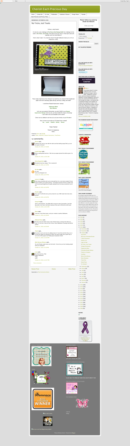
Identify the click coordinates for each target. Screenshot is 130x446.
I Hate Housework (85, 238)
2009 (81, 306)
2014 (81, 296)
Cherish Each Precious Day (49, 9)
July (82, 270)
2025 (81, 219)
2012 (81, 300)
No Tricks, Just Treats (86, 244)
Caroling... (83, 254)
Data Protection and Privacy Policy (39, 16)
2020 (81, 284)
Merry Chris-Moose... (86, 256)
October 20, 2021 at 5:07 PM (42, 174)
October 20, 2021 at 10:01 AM (42, 156)
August (83, 268)
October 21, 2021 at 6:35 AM (42, 215)
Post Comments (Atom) (43, 272)
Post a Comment (37, 263)
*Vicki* (36, 231)
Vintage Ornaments (85, 246)
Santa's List (84, 240)
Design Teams (75, 14)
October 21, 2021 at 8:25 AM (42, 226)
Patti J (86, 88)
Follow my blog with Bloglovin (85, 65)
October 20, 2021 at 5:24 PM (42, 187)
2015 (81, 294)
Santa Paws (84, 262)
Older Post (71, 269)
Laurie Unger (38, 151)
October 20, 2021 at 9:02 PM (42, 197)
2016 (81, 292)
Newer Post (35, 269)
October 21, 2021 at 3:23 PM (42, 247)
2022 (81, 225)
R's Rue (37, 169)
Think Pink (83, 260)
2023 (81, 223)
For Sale (47, 14)
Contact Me (40, 14)
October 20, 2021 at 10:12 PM (42, 206)
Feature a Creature (85, 252)
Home (32, 14)
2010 (81, 304)
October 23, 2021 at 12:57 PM (42, 260)
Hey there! (83, 234)
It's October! (84, 264)
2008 (81, 308)
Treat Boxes (57, 135)
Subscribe (88, 29)
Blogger (73, 432)
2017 (81, 290)
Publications (54, 14)
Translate (89, 38)
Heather (37, 192)
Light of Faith (84, 242)
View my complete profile (84, 116)
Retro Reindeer (84, 258)
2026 (81, 217)
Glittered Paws (38, 219)
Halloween (41, 135)
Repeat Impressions (49, 135)
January (83, 282)
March (83, 278)
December (84, 228)
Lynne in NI (38, 179)
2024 (81, 221)
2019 (81, 286)
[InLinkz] (79, 314)
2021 (81, 227)
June (82, 272)
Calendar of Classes (65, 14)
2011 (81, 302)
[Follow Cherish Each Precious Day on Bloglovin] (83, 73)
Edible (36, 135)
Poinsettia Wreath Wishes (87, 250)
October (83, 232)
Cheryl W (37, 201)
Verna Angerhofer (39, 161)
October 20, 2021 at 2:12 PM (42, 165)
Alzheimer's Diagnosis (85, 338)
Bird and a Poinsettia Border (87, 236)
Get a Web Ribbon (85, 339)
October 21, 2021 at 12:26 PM (42, 237)
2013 (81, 298)
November (84, 230)
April (82, 276)
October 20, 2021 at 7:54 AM (42, 146)
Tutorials (83, 14)
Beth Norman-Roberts (40, 242)
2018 (81, 288)
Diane (36, 211)
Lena (36, 252)
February (83, 280)
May (82, 274)
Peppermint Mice (85, 248)
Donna (36, 141)
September (84, 266)
